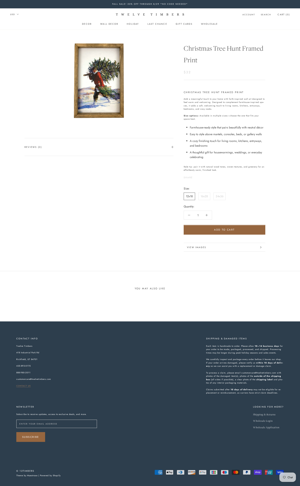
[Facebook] (196, 176)
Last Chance (157, 24)
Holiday (133, 24)
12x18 (189, 196)
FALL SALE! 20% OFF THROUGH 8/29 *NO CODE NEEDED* (150, 4)
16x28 (204, 196)
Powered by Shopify (50, 475)
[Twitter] (202, 176)
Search (266, 14)
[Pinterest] (207, 176)
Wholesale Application (266, 427)
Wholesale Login (263, 421)
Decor (87, 24)
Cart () (284, 14)
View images (196, 247)
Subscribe (30, 437)
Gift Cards (184, 24)
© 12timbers (25, 471)
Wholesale (209, 24)
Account (248, 14)
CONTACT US (23, 385)
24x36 (219, 196)
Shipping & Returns (264, 414)
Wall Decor (109, 24)
